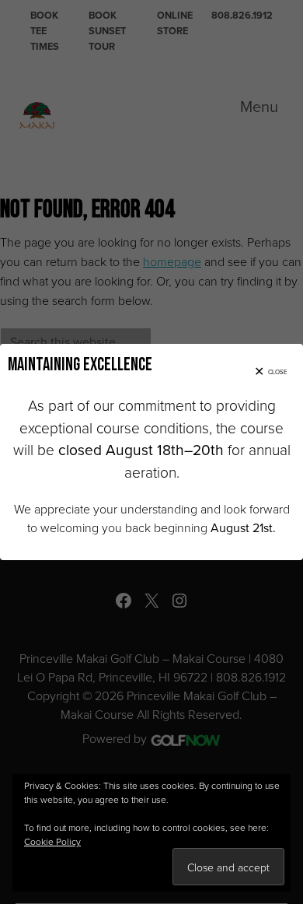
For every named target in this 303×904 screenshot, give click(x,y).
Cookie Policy (52, 841)
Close (277, 372)
